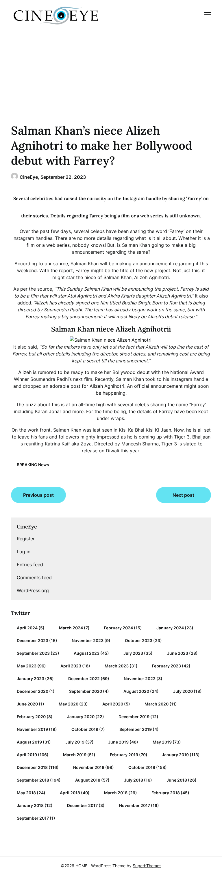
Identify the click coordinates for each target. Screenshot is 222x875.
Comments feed (34, 577)
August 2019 (29, 741)
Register (26, 538)
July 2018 (133, 780)
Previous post (38, 495)
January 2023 (30, 678)
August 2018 (87, 780)
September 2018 (33, 780)
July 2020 (183, 691)
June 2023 (177, 653)
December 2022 (84, 678)
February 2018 (165, 792)
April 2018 (70, 792)
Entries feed (30, 564)
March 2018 (115, 792)
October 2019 (84, 729)
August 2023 (86, 653)
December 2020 (32, 691)
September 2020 (85, 691)
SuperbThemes (147, 865)
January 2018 (30, 805)
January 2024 (170, 627)
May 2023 (26, 665)
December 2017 (82, 805)
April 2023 (70, 665)
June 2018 (176, 780)
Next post (183, 495)
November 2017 (134, 805)
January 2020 (81, 716)
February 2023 (166, 665)
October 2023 (138, 640)
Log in (23, 551)
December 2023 (32, 640)
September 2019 (135, 729)
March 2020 (157, 703)
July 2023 (133, 653)
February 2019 (124, 754)
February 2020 (31, 716)
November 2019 (32, 729)
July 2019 (74, 741)
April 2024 (27, 627)
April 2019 (27, 754)
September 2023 (33, 653)
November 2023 (87, 640)
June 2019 (118, 741)
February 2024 (118, 627)
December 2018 (32, 767)
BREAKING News (33, 464)
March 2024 (71, 627)
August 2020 (136, 691)
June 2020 (27, 703)
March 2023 (117, 665)
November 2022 (140, 678)
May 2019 (162, 741)
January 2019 (175, 754)
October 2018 (141, 767)
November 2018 (88, 767)
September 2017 (33, 818)
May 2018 (26, 792)
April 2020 (112, 703)
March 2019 (74, 754)
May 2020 (68, 703)
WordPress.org (33, 590)
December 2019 (134, 716)
